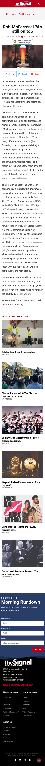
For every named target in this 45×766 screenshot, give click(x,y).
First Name (5, 619)
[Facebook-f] (15, 760)
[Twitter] (20, 760)
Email (3, 638)
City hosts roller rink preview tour (19, 352)
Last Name (5, 629)
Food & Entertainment (27, 14)
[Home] (3, 14)
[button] (5, 4)
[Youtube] (29, 760)
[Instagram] (25, 760)
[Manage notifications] (39, 760)
